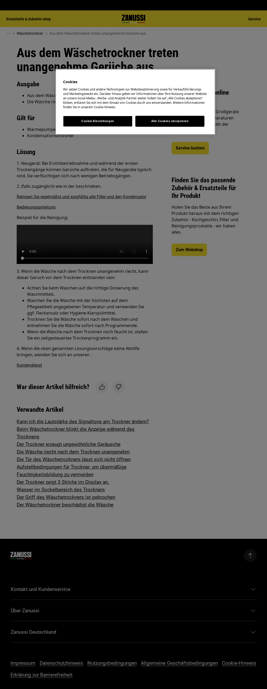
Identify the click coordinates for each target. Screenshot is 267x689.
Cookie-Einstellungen (97, 121)
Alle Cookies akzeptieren (170, 121)
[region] (135, 102)
